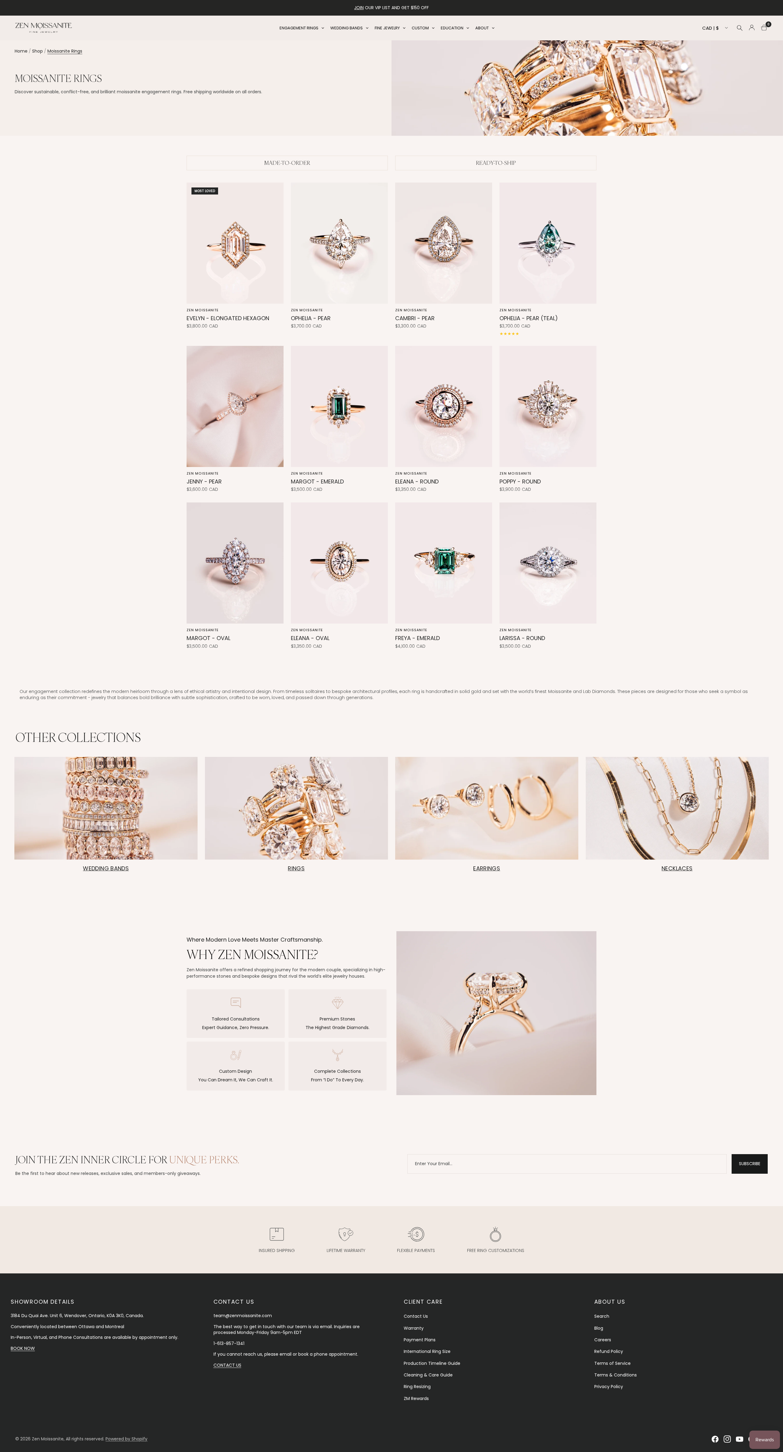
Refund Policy (608, 1351)
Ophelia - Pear (311, 318)
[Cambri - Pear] (443, 243)
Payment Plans (420, 1340)
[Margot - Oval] (235, 563)
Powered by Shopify (126, 1439)
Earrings (486, 868)
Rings (296, 868)
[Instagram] (727, 1439)
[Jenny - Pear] (235, 406)
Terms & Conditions (615, 1375)
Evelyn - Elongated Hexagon (228, 318)
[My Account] (752, 28)
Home (21, 51)
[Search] (739, 28)
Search (601, 1316)
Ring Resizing (417, 1386)
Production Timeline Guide (432, 1363)
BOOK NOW (23, 1348)
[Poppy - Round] (547, 406)
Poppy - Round (520, 481)
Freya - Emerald (417, 638)
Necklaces (677, 868)
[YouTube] (739, 1439)
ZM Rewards (416, 1398)
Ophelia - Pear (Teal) (528, 318)
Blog (598, 1328)
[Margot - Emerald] (339, 406)
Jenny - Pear (204, 481)
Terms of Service (612, 1363)
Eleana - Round (417, 481)
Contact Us (416, 1316)
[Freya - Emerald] (443, 563)
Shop (37, 51)
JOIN (359, 8)
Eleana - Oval (310, 638)
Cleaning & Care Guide (428, 1375)
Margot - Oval (208, 638)
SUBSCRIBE (749, 1164)
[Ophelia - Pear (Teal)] (547, 243)
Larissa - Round (522, 638)
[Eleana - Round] (443, 406)
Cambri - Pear (415, 318)
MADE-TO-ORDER (287, 162)
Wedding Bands (106, 868)
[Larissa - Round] (547, 563)
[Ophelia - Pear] (339, 243)
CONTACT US (227, 1365)
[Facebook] (715, 1439)
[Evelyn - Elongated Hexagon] (235, 243)
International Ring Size (427, 1351)
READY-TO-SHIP (496, 162)
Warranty (414, 1328)
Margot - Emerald (317, 481)
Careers (602, 1340)
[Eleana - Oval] (339, 563)
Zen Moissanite (203, 310)
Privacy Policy (608, 1386)
